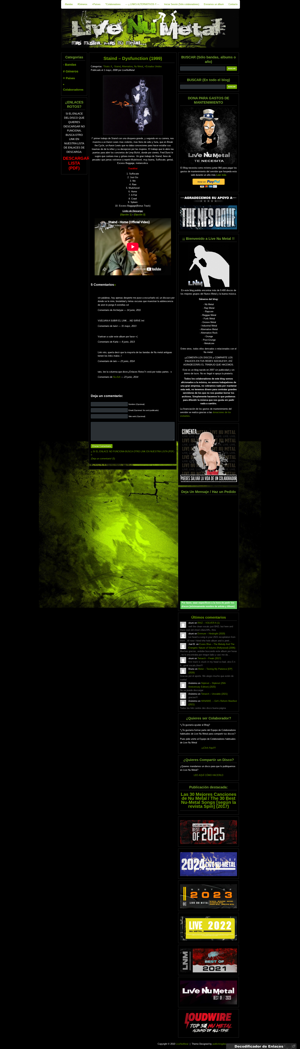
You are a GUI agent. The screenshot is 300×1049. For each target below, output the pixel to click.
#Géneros (82, 4)
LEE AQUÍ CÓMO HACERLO (208, 775)
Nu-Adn (116, 377)
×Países (96, 4)
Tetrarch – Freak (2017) (209, 658)
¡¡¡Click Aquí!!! (208, 747)
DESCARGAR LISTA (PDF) (76, 163)
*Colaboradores (113, 4)
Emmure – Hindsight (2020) (211, 633)
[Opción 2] (139, 214)
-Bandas (69, 4)
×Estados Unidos (153, 66)
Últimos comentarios (208, 617)
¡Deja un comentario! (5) (103, 458)
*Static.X (107, 66)
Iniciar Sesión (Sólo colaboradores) (181, 4)
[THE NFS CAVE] (208, 217)
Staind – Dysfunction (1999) (132, 58)
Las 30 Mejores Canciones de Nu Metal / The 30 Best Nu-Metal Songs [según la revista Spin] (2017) (208, 800)
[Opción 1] (125, 214)
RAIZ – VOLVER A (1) (209, 623)
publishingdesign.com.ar (224, 1044)
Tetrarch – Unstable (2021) (214, 694)
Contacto (233, 4)
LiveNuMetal (182, 1044)
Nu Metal (138, 66)
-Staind (117, 66)
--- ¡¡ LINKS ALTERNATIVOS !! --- (142, 4)
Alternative (127, 66)
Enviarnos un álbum (214, 4)
